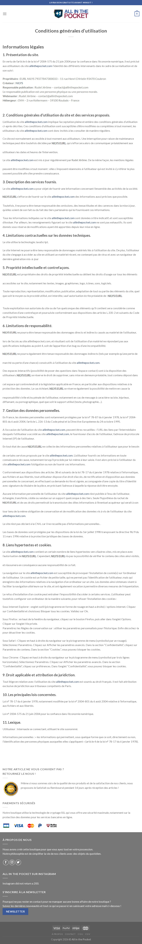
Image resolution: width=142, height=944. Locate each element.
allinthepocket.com (40, 65)
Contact (70, 934)
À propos (57, 934)
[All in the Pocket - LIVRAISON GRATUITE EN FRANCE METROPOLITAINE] (71, 14)
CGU (80, 934)
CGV (87, 934)
